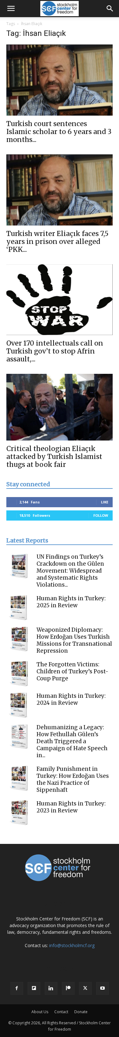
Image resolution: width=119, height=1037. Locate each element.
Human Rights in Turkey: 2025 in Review (71, 602)
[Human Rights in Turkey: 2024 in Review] (19, 705)
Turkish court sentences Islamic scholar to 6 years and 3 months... (58, 131)
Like (104, 502)
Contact (61, 1011)
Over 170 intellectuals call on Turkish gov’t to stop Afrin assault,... (54, 351)
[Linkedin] (51, 988)
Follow (100, 515)
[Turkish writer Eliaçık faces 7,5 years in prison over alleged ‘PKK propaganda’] (59, 190)
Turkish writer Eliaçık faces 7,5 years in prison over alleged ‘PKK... (57, 241)
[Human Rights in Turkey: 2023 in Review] (19, 812)
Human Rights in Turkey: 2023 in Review (71, 807)
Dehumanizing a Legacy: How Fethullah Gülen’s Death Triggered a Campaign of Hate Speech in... (72, 741)
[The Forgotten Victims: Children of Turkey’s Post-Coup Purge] (19, 673)
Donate (81, 1011)
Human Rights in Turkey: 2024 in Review (71, 699)
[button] (11, 8)
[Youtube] (102, 988)
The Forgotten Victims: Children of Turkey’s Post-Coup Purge (72, 671)
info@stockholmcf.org (72, 945)
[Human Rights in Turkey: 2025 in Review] (19, 607)
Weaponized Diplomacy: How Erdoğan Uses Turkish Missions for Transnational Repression (74, 640)
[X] (85, 988)
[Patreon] (68, 988)
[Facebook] (16, 988)
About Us (39, 1011)
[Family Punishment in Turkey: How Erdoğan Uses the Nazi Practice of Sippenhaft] (19, 778)
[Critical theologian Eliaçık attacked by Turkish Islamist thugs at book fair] (59, 407)
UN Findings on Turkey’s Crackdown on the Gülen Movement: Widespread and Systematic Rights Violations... (70, 570)
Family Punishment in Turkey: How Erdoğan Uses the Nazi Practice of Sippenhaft (72, 779)
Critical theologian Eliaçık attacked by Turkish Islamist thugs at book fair (54, 456)
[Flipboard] (34, 988)
